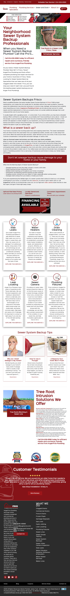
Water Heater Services (41, 557)
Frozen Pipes (40, 516)
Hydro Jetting (41, 524)
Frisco (49, 102)
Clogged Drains (41, 508)
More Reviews (35, 493)
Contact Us (63, 9)
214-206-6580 (60, 2)
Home (5, 583)
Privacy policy (36, 592)
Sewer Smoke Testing (41, 535)
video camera (48, 182)
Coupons (30, 583)
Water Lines (40, 561)
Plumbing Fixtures (42, 529)
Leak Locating (41, 526)
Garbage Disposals (43, 519)
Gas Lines (39, 521)
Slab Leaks (40, 548)
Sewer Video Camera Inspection (42, 544)
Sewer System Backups (41, 540)
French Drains (41, 513)
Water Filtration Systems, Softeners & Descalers (43, 552)
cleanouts (35, 180)
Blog (17, 583)
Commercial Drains (42, 511)
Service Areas (46, 583)
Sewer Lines (40, 532)
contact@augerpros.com (22, 526)
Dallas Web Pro (54, 592)
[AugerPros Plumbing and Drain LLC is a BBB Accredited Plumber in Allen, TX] (63, 591)
